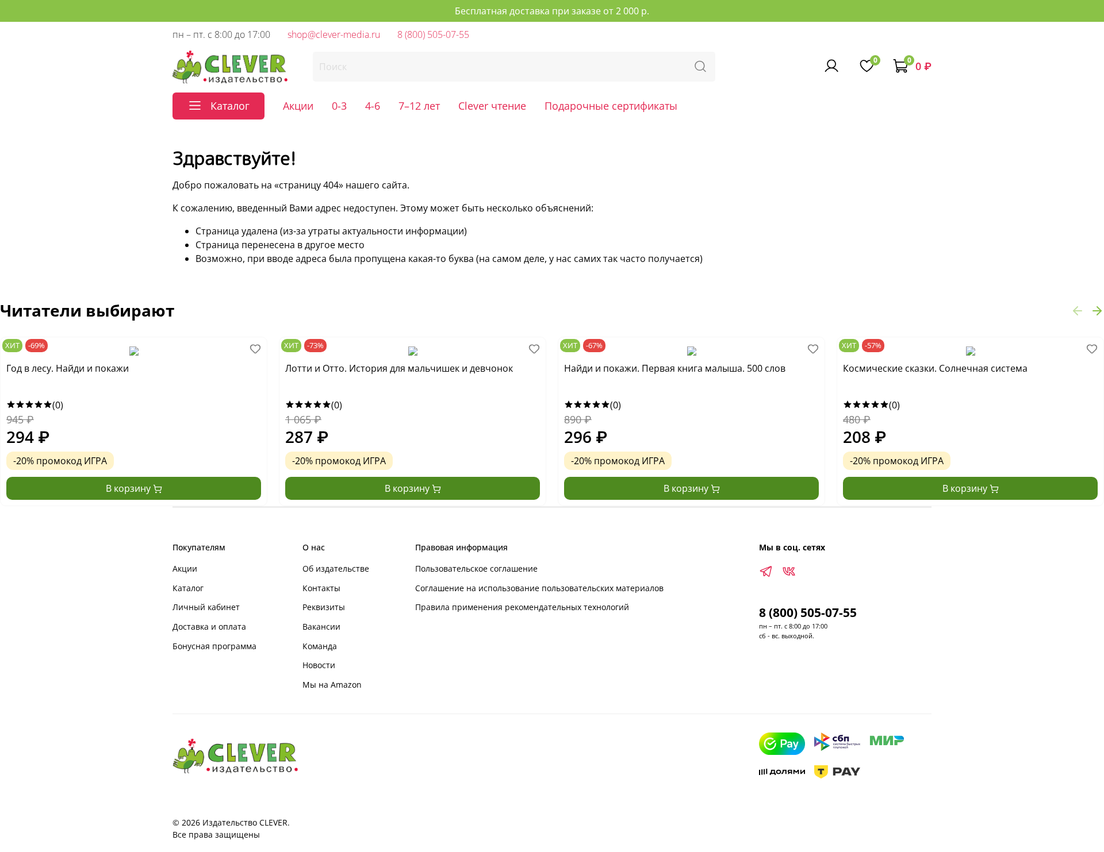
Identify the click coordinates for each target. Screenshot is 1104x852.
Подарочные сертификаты (611, 106)
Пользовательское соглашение (476, 568)
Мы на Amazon (332, 684)
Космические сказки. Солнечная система (935, 369)
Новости (318, 665)
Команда (319, 646)
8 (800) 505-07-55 (433, 34)
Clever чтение (492, 106)
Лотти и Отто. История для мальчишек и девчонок (399, 369)
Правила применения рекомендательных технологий (522, 607)
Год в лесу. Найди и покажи (67, 369)
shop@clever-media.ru (334, 34)
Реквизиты (323, 607)
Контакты (321, 588)
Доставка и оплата (209, 626)
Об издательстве (335, 568)
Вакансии (321, 626)
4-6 (372, 106)
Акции (298, 106)
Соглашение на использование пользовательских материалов (539, 588)
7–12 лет (419, 106)
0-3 (339, 106)
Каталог (188, 588)
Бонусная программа (214, 646)
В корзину (129, 488)
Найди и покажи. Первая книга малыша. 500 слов (674, 369)
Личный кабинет (206, 607)
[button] (1077, 310)
